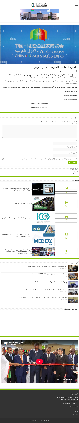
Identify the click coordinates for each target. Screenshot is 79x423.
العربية (76, 171)
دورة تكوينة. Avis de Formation (23, 203)
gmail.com (46, 107)
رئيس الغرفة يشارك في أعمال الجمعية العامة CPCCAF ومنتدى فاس (49, 274)
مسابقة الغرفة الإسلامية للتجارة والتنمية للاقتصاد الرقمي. (17, 218)
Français (75, 174)
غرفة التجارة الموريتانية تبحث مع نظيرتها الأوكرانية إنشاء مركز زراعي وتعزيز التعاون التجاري (42, 297)
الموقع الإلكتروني (72, 153)
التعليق (74, 124)
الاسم (75, 141)
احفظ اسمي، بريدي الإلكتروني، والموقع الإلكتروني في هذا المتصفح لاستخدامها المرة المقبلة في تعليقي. (49, 159)
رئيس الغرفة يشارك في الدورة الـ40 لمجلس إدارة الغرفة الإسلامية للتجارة (47, 266)
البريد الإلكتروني (72, 147)
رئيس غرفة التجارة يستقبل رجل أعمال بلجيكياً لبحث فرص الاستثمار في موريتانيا (46, 289)
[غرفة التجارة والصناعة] (39, 4)
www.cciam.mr (66, 403)
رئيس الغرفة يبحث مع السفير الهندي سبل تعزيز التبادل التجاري (50, 282)
